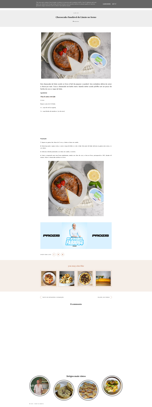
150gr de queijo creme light (47, 96)
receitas (76, 21)
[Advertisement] (76, 125)
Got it (114, 4)
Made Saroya (39, 404)
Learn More (107, 4)
